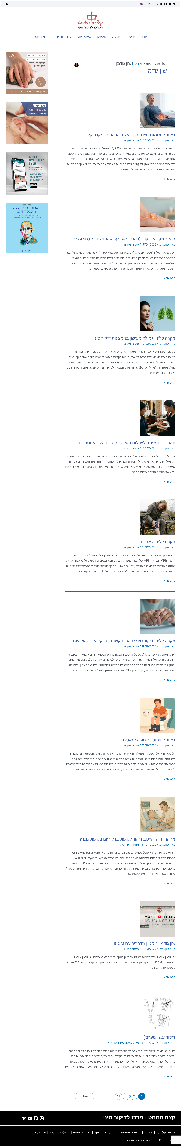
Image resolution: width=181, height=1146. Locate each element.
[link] (142, 3)
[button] (149, 3)
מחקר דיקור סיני (129, 844)
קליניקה (161, 1132)
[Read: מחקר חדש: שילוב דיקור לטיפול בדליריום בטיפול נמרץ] (157, 814)
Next (84, 1096)
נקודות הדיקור (103, 1132)
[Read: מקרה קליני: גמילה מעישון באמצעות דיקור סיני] (157, 313)
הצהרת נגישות (82, 1132)
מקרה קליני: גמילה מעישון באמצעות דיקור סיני (134, 338)
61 (118, 1096)
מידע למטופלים (129, 1043)
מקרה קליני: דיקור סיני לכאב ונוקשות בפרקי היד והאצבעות (124, 640)
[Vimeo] (174, 4)
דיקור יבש (113, 1043)
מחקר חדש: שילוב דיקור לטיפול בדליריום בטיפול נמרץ (127, 839)
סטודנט (148, 1132)
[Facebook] (165, 4)
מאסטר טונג (131, 448)
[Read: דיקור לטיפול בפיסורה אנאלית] (157, 715)
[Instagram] (161, 4)
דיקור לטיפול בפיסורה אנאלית (149, 740)
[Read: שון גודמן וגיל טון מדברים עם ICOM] (157, 918)
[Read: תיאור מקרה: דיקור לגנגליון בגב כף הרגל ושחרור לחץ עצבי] (157, 214)
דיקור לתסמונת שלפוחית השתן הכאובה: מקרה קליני (129, 134)
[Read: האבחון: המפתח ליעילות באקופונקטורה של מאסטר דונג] (157, 418)
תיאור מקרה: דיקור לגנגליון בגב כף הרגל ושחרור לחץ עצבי (124, 239)
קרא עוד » (169, 179)
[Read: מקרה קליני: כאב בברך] (157, 517)
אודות (171, 1132)
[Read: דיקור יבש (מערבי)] (157, 1012)
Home (137, 63)
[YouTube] (170, 4)
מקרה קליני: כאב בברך (155, 541)
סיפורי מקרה (131, 140)
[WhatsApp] (157, 4)
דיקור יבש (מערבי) (159, 1037)
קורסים (137, 1132)
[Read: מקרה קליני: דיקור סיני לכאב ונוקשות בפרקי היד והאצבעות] (157, 616)
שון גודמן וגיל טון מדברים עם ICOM (144, 943)
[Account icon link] (7, 4)
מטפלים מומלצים (59, 1132)
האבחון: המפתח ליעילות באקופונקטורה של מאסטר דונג (126, 442)
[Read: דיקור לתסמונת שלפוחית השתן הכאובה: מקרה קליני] (157, 110)
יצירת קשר (39, 1132)
